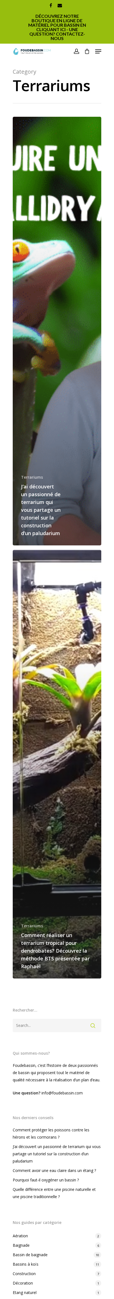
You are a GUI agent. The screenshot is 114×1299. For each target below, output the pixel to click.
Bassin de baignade (30, 1254)
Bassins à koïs (25, 1264)
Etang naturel (25, 1292)
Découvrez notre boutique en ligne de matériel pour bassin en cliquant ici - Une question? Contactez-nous (57, 27)
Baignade (21, 1245)
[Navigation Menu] (98, 51)
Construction (24, 1273)
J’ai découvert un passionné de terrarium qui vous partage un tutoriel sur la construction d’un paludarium (57, 1154)
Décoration (23, 1283)
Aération (20, 1235)
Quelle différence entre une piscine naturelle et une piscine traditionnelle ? (54, 1193)
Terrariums (32, 477)
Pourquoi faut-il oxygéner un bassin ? (46, 1180)
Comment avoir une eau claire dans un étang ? (54, 1170)
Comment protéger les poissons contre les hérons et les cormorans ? (51, 1133)
